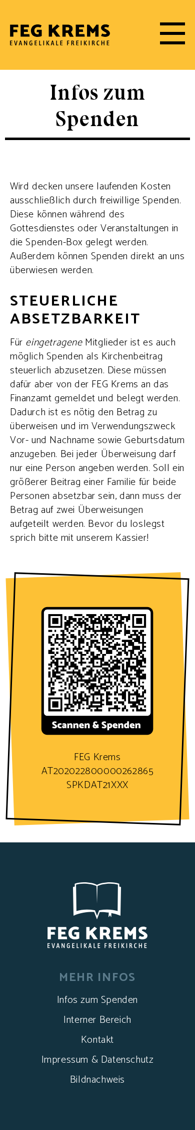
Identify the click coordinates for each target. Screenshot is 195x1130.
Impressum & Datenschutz (98, 1060)
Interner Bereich (98, 1020)
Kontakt (97, 1040)
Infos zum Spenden (97, 1000)
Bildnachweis (97, 1080)
